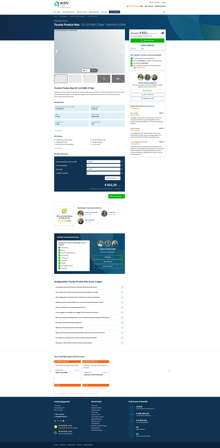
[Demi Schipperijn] (154, 77)
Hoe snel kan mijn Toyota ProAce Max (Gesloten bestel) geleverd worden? (77, 292)
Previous (51, 371)
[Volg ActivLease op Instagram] (61, 421)
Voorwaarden (71, 445)
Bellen (86, 214)
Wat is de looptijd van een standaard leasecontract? (71, 307)
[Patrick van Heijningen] (141, 77)
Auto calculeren (114, 12)
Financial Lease (95, 410)
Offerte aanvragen (116, 196)
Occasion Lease (95, 414)
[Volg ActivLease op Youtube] (63, 421)
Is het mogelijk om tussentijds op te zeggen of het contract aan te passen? (77, 312)
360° (94, 70)
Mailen (90, 214)
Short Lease (94, 412)
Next (169, 371)
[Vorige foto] (56, 51)
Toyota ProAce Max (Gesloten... (78, 16)
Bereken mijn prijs (111, 178)
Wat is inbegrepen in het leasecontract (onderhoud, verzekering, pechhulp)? (78, 297)
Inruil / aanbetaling (61, 166)
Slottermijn (59, 169)
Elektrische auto (96, 421)
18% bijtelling (95, 423)
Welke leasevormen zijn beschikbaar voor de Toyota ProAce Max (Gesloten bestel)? (80, 302)
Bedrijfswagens (63, 16)
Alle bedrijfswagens (97, 430)
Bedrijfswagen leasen (69, 12)
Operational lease (96, 408)
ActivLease (94, 406)
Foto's (86, 70)
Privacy (56, 445)
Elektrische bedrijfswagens (99, 426)
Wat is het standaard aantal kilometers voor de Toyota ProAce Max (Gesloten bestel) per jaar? (83, 317)
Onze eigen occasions (97, 417)
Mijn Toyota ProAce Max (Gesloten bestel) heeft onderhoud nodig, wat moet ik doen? (80, 333)
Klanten (164, 2)
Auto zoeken (57, 12)
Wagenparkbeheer (94, 12)
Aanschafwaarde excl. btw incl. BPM (66, 162)
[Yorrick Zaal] (147, 77)
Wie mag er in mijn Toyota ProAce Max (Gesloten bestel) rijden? (74, 343)
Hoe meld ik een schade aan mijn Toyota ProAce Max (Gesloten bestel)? (76, 338)
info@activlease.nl (160, 6)
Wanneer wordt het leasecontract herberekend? (70, 328)
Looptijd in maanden (62, 173)
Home (55, 16)
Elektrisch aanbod (82, 12)
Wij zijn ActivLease (154, 2)
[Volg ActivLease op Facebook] (58, 421)
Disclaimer (63, 445)
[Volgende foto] (122, 51)
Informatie (104, 12)
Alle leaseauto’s (95, 428)
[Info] (163, 33)
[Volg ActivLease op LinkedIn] (55, 421)
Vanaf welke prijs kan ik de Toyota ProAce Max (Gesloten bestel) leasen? (76, 287)
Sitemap (79, 445)
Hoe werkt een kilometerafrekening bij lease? (69, 323)
